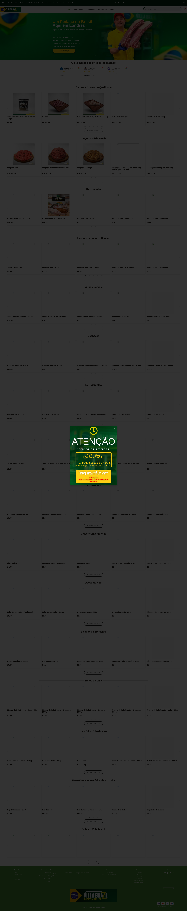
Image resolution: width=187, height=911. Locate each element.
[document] (93, 455)
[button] (114, 428)
